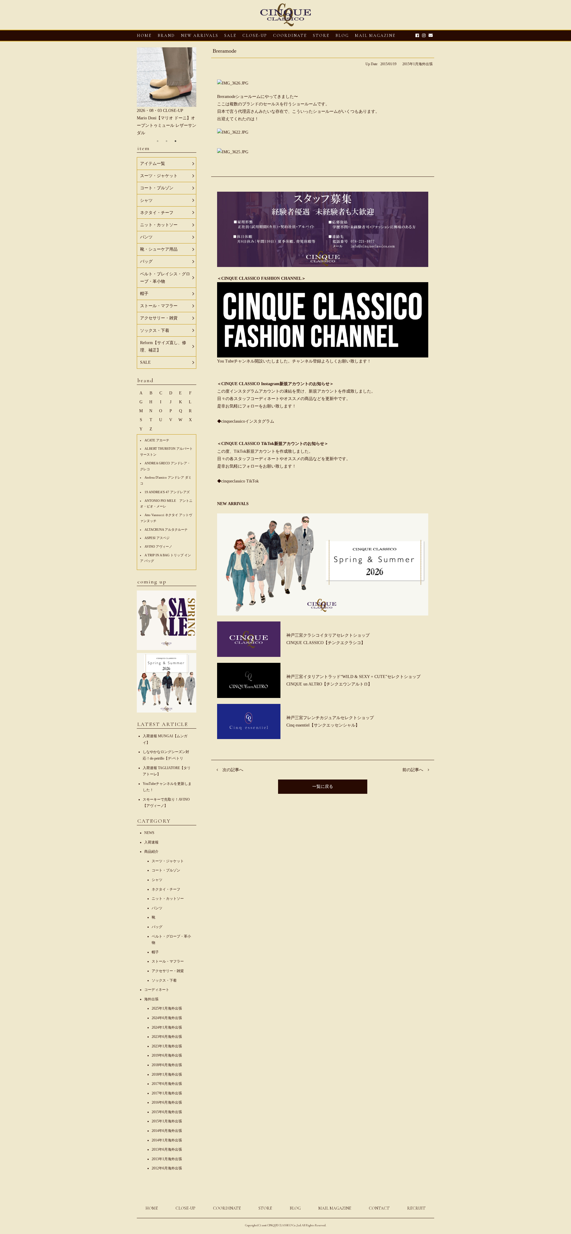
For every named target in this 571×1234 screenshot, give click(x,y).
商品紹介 (151, 851)
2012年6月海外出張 (167, 1168)
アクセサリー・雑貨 (168, 971)
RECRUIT (416, 1208)
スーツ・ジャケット (168, 861)
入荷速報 (151, 842)
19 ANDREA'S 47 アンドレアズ (167, 492)
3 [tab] (175, 141)
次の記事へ (232, 770)
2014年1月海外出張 (167, 1140)
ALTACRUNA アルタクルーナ (166, 529)
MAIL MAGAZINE (375, 35)
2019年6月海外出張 (167, 1055)
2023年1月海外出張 (167, 1046)
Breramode (224, 51)
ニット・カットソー (168, 898)
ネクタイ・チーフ (166, 889)
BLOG (295, 1208)
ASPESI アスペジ (157, 538)
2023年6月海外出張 (167, 1037)
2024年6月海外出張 (167, 1018)
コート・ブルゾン (166, 870)
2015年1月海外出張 (417, 64)
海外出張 (151, 999)
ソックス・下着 (164, 980)
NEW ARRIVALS (199, 35)
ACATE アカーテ (157, 440)
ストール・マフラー (168, 961)
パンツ (157, 908)
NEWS (149, 833)
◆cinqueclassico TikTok (238, 481)
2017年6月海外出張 (167, 1084)
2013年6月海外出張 (167, 1149)
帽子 (155, 952)
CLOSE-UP (185, 1208)
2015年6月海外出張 (167, 1112)
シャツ (157, 880)
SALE (230, 35)
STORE (321, 35)
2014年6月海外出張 (167, 1131)
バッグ (157, 927)
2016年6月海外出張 (167, 1102)
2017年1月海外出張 (167, 1093)
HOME (144, 35)
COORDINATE (290, 35)
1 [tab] (158, 141)
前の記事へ (412, 770)
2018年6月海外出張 (167, 1065)
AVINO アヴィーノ (158, 546)
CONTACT (379, 1208)
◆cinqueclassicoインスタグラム (245, 421)
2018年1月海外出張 (167, 1074)
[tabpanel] (166, 92)
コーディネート (156, 990)
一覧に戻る (322, 786)
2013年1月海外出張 (167, 1159)
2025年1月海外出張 (167, 1008)
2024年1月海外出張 (167, 1027)
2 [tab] (167, 141)
